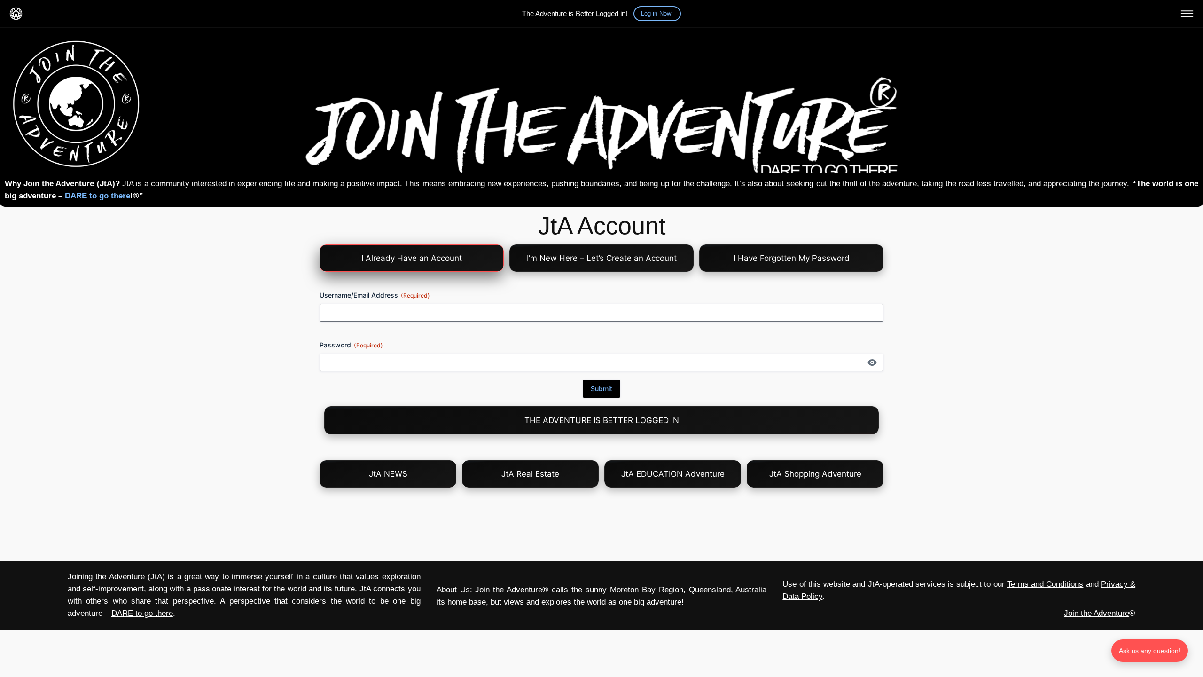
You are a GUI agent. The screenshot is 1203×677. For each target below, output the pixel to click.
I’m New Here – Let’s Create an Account (602, 258)
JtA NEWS (388, 474)
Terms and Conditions (1045, 584)
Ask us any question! (1149, 650)
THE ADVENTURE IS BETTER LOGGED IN (601, 420)
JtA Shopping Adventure (815, 474)
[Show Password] (872, 362)
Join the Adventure (508, 589)
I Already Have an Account (411, 258)
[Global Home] (16, 13)
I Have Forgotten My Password (792, 258)
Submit (601, 389)
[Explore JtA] (1187, 13)
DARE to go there (97, 195)
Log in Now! (657, 13)
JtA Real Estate (530, 474)
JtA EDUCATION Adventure (673, 474)
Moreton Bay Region (646, 589)
